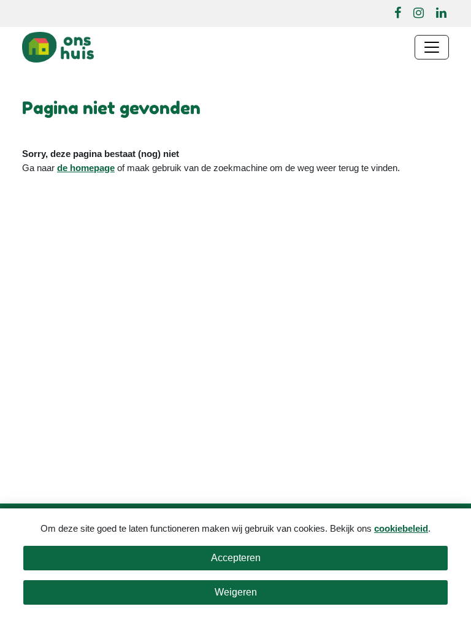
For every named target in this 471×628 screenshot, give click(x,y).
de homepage (86, 168)
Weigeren (236, 592)
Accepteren (236, 558)
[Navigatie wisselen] (432, 47)
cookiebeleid (401, 528)
